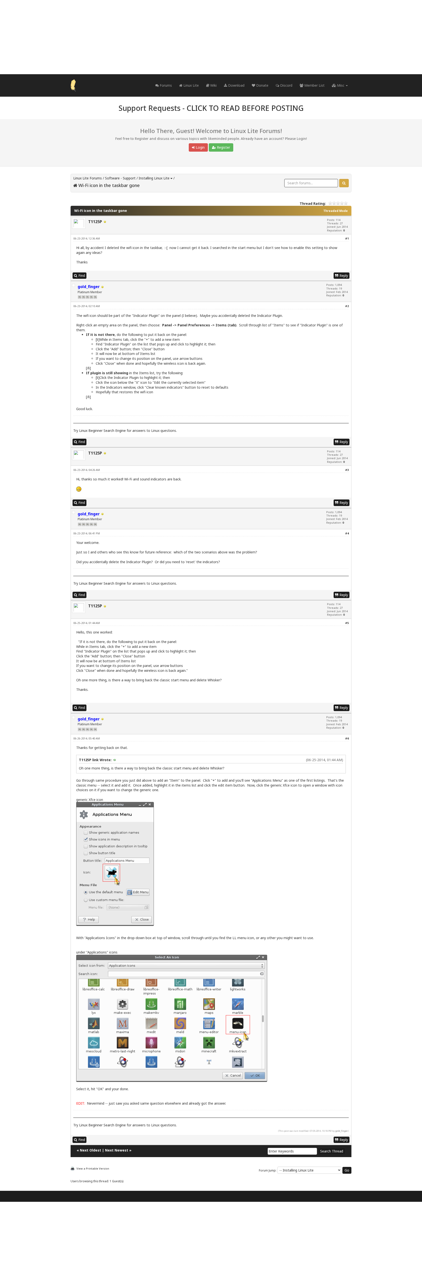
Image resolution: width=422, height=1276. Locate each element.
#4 (347, 533)
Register (223, 147)
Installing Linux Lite (154, 178)
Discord (285, 85)
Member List (314, 85)
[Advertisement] (211, 37)
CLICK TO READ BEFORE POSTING (245, 108)
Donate (261, 85)
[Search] (344, 183)
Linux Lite (190, 85)
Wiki (213, 85)
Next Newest (116, 1150)
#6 (347, 738)
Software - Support (120, 178)
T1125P (95, 221)
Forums (165, 85)
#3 (347, 470)
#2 (347, 306)
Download (235, 85)
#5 (347, 623)
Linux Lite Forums (87, 178)
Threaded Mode (335, 211)
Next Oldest (90, 1150)
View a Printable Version (92, 1168)
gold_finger (341, 1130)
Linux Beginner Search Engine (102, 430)
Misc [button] (340, 85)
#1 (347, 238)
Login (200, 147)
